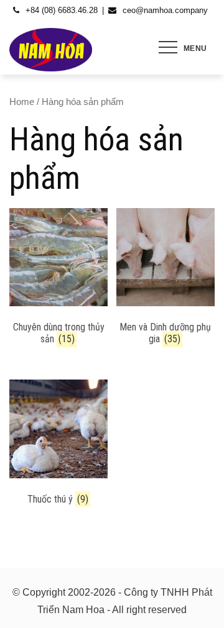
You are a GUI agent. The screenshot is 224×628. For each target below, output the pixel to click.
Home (21, 102)
